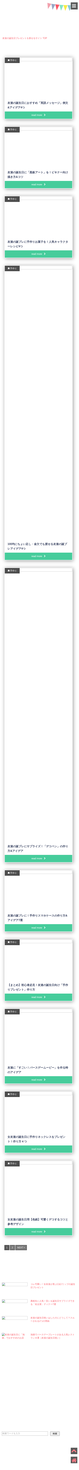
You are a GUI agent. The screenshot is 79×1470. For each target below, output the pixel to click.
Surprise (52, 1378)
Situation (18, 1409)
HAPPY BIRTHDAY (39, 15)
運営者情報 (27, 1449)
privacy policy (10, 1449)
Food (13, 1378)
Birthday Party (58, 1393)
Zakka (15, 1370)
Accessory (54, 1409)
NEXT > (21, 1247)
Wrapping (18, 1401)
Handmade (18, 1393)
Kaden (15, 1385)
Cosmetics (54, 1370)
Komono (52, 1385)
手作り (13, 60)
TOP (24, 38)
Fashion (52, 1401)
